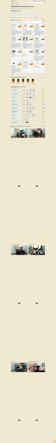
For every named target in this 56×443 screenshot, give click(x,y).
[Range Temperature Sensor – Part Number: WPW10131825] (37, 26)
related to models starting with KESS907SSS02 (21, 126)
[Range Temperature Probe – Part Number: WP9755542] (25, 63)
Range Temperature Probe (25, 65)
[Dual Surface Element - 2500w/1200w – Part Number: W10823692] (13, 63)
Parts (18, 8)
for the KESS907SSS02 (16, 20)
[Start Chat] (55, 441)
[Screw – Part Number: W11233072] (25, 26)
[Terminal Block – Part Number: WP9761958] (13, 51)
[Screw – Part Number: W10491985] (25, 51)
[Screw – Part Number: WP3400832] (37, 63)
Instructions (28, 8)
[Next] (44, 15)
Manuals (16, 8)
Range (13, 4)
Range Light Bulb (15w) (37, 53)
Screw (23, 53)
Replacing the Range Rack (13, 361)
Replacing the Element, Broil (31, 244)
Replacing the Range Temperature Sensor (15, 244)
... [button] (13, 34)
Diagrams (12, 8)
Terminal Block (12, 53)
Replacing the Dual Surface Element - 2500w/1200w (33, 361)
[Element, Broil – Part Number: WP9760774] (13, 38)
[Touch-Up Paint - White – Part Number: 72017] (25, 38)
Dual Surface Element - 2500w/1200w (15, 65)
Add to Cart (20, 26)
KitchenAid (16, 4)
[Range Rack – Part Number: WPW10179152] (13, 26)
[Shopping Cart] (44, 1)
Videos (25, 8)
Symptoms (22, 8)
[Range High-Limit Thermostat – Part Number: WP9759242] (37, 38)
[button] (13, 3)
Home (11, 4)
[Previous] (11, 15)
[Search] (44, 2)
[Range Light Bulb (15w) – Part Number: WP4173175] (37, 51)
